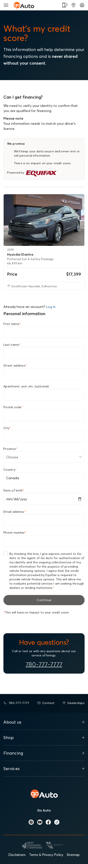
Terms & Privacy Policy (46, 855)
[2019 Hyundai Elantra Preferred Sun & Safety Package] (44, 220)
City (7, 428)
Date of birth (13, 490)
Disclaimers (17, 855)
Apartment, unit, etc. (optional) (26, 386)
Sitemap (73, 855)
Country (10, 469)
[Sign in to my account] (82, 5)
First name (12, 324)
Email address (14, 511)
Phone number (14, 532)
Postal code (13, 407)
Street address (15, 365)
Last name (12, 344)
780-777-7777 (44, 664)
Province (10, 448)
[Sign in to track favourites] (78, 199)
